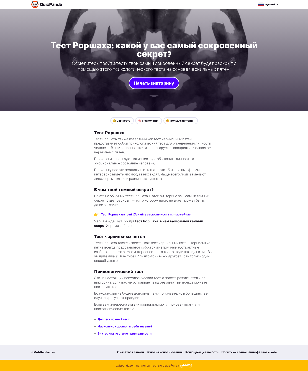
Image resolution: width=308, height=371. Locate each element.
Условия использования (165, 352)
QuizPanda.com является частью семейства (148, 365)
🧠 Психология (148, 120)
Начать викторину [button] (154, 83)
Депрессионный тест (114, 319)
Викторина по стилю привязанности (125, 333)
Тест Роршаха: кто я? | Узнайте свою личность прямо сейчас (146, 214)
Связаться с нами (130, 352)
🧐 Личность (121, 120)
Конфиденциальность (202, 352)
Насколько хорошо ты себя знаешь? (125, 326)
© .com (43, 352)
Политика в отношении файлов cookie (249, 352)
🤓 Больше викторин (180, 120)
